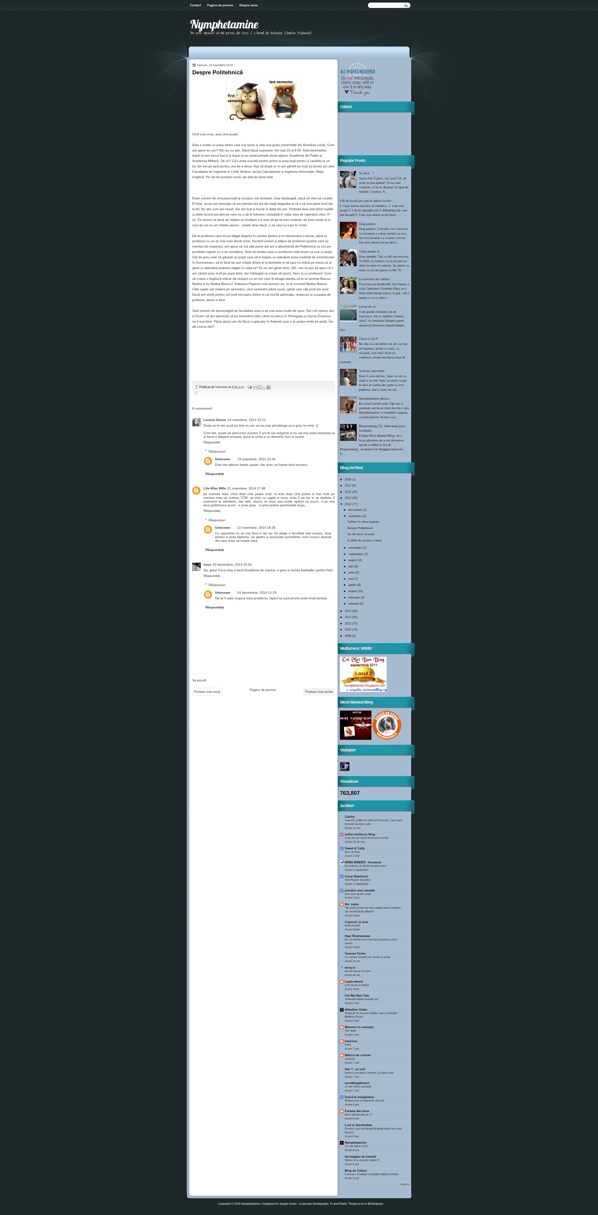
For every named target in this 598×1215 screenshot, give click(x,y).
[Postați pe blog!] (259, 387)
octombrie (355, 548)
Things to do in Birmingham (365, 1203)
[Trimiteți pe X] (264, 387)
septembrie (356, 554)
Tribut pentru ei (369, 251)
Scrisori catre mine (371, 371)
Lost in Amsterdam (358, 1125)
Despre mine (248, 5)
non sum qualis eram (358, 894)
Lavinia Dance (214, 420)
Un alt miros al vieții (360, 534)
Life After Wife (214, 488)
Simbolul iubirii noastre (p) (361, 999)
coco (207, 564)
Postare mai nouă (207, 692)
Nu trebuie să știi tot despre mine (365, 866)
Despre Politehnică (360, 528)
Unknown (222, 387)
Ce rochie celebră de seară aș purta (367, 957)
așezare (350, 1058)
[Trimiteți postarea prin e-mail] (249, 387)
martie (353, 591)
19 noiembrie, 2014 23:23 (247, 420)
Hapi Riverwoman (357, 936)
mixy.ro (350, 967)
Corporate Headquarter (313, 1203)
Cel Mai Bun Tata (357, 995)
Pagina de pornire (220, 5)
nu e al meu (352, 852)
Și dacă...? (366, 173)
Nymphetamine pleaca (374, 398)
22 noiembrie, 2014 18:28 (256, 527)
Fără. (348, 1044)
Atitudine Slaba (356, 1009)
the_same (352, 904)
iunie (352, 572)
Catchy (350, 817)
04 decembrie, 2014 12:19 (256, 592)
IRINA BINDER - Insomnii (363, 862)
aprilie (352, 585)
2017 (348, 485)
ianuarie (354, 603)
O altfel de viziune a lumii (364, 540)
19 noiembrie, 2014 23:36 (256, 459)
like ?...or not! (355, 1069)
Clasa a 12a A (368, 339)
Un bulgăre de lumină (360, 1156)
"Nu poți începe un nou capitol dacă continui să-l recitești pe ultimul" (373, 909)
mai (351, 579)
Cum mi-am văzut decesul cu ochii (366, 838)
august (353, 560)
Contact (195, 5)
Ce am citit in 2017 (356, 1146)
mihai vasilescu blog (360, 834)
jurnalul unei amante (360, 890)
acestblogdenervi (357, 1083)
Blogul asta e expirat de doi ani (364, 1100)
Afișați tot (405, 1184)
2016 (348, 492)
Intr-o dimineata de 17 (359, 1114)
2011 (348, 623)
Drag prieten (367, 224)
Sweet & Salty (355, 848)
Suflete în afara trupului (363, 522)
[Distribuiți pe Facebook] (268, 387)
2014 (348, 504)
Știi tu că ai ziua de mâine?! (362, 1160)
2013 (348, 611)
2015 (348, 498)
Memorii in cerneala (359, 1027)
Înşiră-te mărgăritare (359, 1097)
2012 (348, 617)
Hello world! (352, 925)
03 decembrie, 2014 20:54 (232, 564)
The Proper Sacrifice (358, 880)
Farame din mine (357, 1111)
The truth (350, 1030)
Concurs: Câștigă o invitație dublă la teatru (372, 1174)
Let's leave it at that (357, 985)
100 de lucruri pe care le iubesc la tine (365, 201)
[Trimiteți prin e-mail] (255, 387)
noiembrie (355, 516)
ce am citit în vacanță (358, 1086)
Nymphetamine (224, 24)
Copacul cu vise (356, 922)
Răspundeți (211, 442)
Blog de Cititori (356, 1170)
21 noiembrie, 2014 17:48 (246, 488)
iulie (351, 566)
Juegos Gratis (288, 1203)
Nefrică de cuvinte (358, 1055)
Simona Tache (355, 953)
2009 (348, 636)
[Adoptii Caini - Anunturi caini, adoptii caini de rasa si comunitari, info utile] (387, 739)
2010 (348, 629)
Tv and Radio (338, 1203)
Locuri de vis (367, 307)
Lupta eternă (354, 981)
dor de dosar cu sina (358, 971)
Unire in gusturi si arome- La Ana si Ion (369, 1073)
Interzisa (351, 1041)
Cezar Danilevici (356, 876)
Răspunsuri (217, 451)
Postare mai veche (319, 692)
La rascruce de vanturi (374, 279)
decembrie (355, 510)
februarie (354, 597)
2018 (348, 479)
